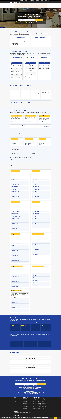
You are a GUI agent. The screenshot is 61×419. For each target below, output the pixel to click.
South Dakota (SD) (35, 408)
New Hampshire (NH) (39, 405)
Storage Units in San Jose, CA (25, 406)
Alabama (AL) (34, 398)
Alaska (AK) (39, 398)
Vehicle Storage (32, 0)
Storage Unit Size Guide (46, 126)
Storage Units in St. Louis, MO (35, 282)
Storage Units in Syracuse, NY (15, 255)
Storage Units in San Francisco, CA (15, 216)
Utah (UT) (34, 409)
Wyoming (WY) (34, 410)
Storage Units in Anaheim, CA (14, 221)
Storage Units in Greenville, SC (35, 254)
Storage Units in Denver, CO (14, 302)
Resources (42, 0)
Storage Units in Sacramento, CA (15, 218)
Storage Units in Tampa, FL (25, 408)
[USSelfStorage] (15, 2)
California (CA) (39, 399)
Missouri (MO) (34, 404)
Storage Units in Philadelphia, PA (15, 276)
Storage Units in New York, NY (15, 243)
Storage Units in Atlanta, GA (35, 242)
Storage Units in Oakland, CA (14, 228)
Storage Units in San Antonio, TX (36, 184)
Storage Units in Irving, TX (35, 191)
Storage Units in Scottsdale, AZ (35, 213)
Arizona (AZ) (43, 398)
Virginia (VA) (43, 409)
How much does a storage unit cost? (30, 358)
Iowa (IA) (43, 401)
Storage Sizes (37, 0)
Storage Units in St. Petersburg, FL (15, 189)
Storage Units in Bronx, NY (14, 248)
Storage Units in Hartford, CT (14, 286)
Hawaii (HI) (39, 400)
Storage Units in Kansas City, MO (36, 285)
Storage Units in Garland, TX (35, 196)
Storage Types (26, 0)
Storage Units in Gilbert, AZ (35, 218)
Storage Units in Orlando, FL (14, 186)
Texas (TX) (43, 408)
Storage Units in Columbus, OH (35, 275)
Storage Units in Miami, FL (14, 179)
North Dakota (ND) (44, 406)
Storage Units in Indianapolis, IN (36, 277)
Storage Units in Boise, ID (14, 309)
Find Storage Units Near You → (17, 415)
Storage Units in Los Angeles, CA (15, 211)
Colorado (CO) (43, 399)
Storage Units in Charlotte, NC (35, 244)
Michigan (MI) (34, 403)
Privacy (14, 399)
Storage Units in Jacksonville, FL (15, 191)
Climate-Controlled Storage (12, 65)
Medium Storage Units (27, 121)
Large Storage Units (41, 121)
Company (46, 0)
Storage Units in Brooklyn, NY (14, 245)
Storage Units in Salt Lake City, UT (15, 307)
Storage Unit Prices (13, 159)
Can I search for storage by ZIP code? (30, 367)
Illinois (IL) (34, 401)
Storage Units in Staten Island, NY (15, 250)
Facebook (14, 403)
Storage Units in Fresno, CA (14, 226)
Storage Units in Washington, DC (15, 283)
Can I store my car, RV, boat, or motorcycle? (30, 372)
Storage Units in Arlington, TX (35, 189)
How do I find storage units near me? (30, 356)
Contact (14, 398)
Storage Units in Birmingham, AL (36, 249)
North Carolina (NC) (40, 406)
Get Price (21, 1)
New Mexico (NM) (44, 405)
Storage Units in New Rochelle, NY (15, 262)
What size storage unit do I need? (31, 360)
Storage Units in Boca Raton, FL (15, 184)
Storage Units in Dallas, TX (35, 179)
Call (14, 0)
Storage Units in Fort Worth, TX (35, 186)
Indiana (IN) (39, 401)
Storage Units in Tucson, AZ (35, 226)
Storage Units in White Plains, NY (15, 260)
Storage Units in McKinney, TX (35, 194)
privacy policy (46, 417)
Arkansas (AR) (34, 399)
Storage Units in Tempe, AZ (35, 221)
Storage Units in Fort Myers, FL (15, 196)
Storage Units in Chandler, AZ (35, 216)
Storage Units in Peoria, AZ (35, 223)
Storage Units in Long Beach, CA (15, 223)
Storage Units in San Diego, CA (15, 213)
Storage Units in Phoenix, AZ (35, 211)
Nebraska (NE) (43, 404)
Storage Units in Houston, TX (35, 181)
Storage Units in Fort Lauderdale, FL (15, 181)
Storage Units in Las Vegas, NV (15, 304)
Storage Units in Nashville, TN (35, 247)
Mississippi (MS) (44, 403)
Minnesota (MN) (39, 403)
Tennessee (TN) (39, 408)
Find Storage (21, 0)
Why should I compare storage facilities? (31, 365)
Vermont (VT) (39, 409)
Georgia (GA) (34, 400)
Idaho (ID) (43, 400)
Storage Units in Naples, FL (14, 194)
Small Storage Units (13, 121)
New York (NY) (34, 406)
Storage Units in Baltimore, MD (15, 281)
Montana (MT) (39, 404)
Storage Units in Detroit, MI (35, 280)
